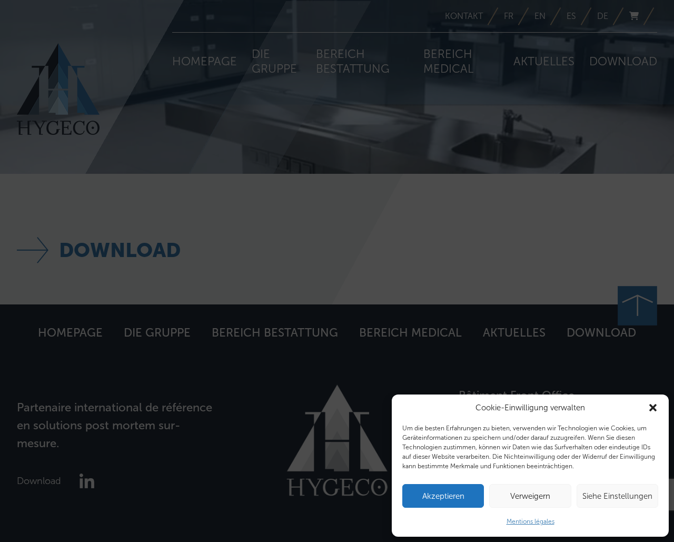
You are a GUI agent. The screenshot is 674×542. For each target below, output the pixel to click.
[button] (653, 407)
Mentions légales (530, 521)
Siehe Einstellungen (617, 496)
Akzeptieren (443, 496)
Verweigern (530, 496)
